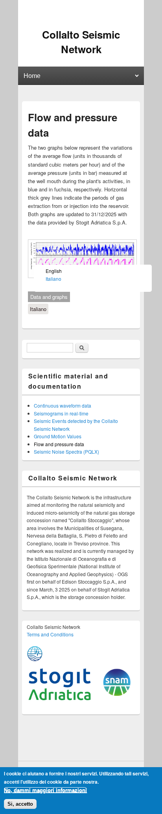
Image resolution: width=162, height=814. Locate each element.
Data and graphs (49, 296)
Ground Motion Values (57, 436)
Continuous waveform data (62, 405)
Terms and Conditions (50, 634)
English (54, 270)
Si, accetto (20, 804)
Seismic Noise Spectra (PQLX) (66, 451)
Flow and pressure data (59, 444)
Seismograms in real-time (61, 413)
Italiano (38, 309)
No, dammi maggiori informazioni (45, 790)
